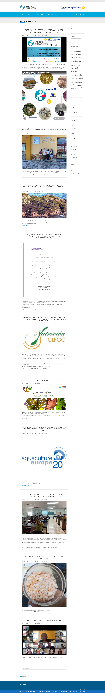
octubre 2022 (73, 107)
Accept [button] (79, 691)
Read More (84, 691)
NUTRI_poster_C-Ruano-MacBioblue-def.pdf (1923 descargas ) (35, 368)
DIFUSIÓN (50, 14)
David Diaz (32, 21)
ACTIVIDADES (74, 149)
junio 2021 (73, 117)
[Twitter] (69, 1)
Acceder (72, 168)
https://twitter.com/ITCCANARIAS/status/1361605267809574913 (33, 661)
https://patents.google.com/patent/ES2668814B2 (30, 611)
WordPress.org (74, 175)
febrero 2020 (73, 133)
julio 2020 (73, 125)
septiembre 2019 (74, 138)
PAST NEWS (74, 28)
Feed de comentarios (75, 173)
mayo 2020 (73, 128)
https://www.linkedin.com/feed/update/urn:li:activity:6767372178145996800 (35, 664)
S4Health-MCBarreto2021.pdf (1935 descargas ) (31, 418)
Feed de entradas (74, 170)
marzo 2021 (73, 120)
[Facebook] (67, 1)
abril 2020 (73, 130)
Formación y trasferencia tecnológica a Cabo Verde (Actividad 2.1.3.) (76, 61)
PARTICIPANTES (40, 14)
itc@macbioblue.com (27, 685)
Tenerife (39, 547)
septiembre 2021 (74, 112)
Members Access (80, 14)
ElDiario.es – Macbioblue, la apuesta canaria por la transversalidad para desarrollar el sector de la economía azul (76, 68)
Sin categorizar (74, 157)
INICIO (21, 14)
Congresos (73, 152)
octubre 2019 (73, 136)
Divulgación (73, 154)
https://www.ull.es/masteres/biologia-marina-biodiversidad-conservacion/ (46, 538)
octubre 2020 (73, 123)
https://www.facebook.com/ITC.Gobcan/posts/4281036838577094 (33, 662)
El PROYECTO (71, 684)
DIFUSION (83, 684)
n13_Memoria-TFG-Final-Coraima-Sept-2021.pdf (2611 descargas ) (34, 309)
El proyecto (30, 14)
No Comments (44, 35)
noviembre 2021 (74, 109)
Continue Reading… (26, 176)
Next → (25, 676)
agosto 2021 (73, 115)
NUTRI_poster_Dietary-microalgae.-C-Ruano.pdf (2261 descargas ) (35, 369)
